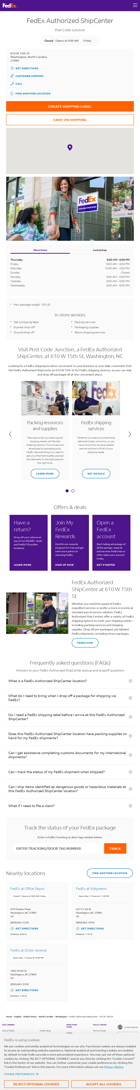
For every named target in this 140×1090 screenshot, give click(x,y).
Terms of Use (99, 1030)
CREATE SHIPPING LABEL (49, 104)
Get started (106, 564)
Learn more (42, 472)
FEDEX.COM (82, 641)
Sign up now (64, 564)
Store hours (40, 250)
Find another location (33, 93)
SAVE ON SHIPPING (46, 118)
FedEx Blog (45, 1030)
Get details (93, 472)
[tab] (67, 491)
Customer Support (27, 75)
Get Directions (24, 68)
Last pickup (100, 250)
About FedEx (8, 1030)
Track (115, 848)
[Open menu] (135, 5)
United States (131, 1027)
